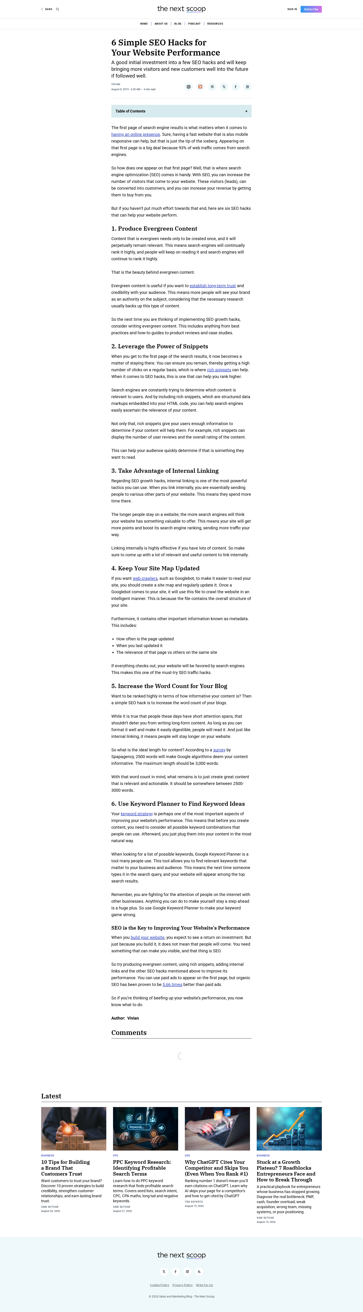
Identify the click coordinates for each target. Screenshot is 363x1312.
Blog (178, 23)
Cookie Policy (159, 1285)
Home (144, 23)
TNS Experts (194, 1201)
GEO (187, 1155)
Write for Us (204, 1285)
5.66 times (172, 984)
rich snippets (219, 369)
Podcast (194, 23)
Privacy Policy (182, 1285)
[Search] (57, 9)
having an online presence (135, 134)
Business (47, 1155)
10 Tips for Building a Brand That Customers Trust (65, 1168)
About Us (161, 23)
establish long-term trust (213, 285)
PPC (115, 1155)
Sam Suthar (50, 1206)
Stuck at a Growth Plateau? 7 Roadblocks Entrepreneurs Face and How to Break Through (286, 1171)
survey (219, 749)
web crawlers (145, 578)
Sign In (292, 9)
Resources (215, 23)
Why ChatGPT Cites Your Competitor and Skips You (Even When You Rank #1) (216, 1168)
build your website (147, 937)
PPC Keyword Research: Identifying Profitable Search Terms (142, 1168)
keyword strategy (137, 813)
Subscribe (311, 9)
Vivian (115, 84)
